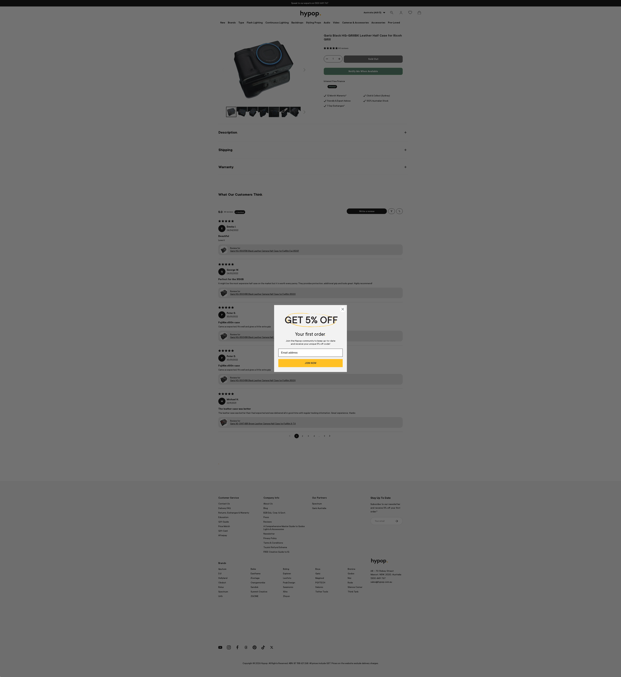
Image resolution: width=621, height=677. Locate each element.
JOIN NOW (310, 363)
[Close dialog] (343, 309)
